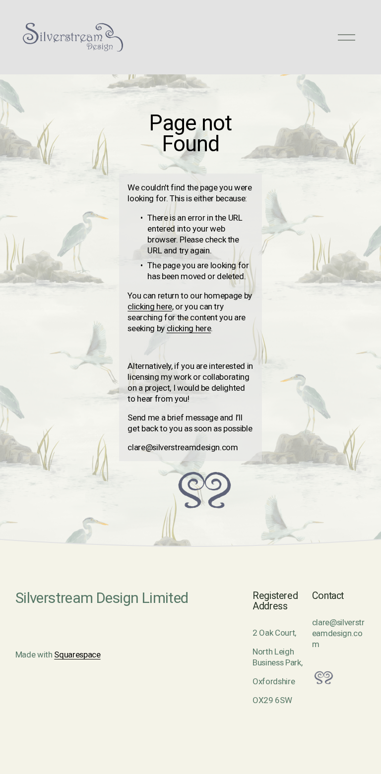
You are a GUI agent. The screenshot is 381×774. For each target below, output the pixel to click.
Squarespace (77, 654)
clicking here (149, 306)
